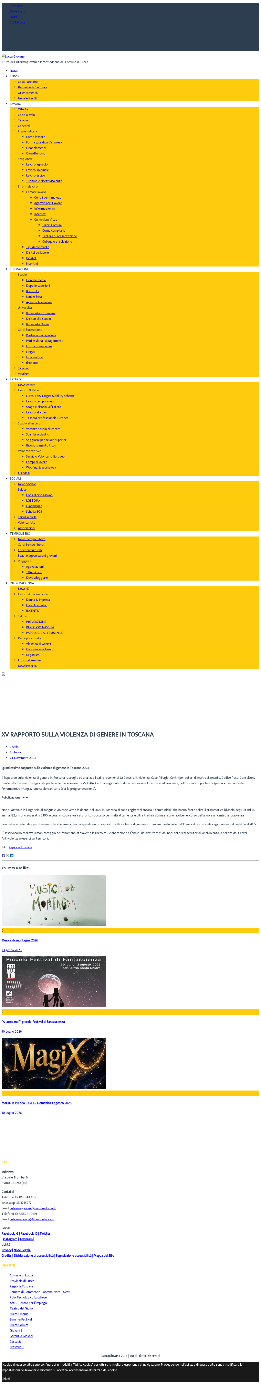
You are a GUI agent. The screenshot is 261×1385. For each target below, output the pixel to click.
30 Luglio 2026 (12, 1031)
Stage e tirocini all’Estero (43, 407)
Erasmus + (17, 1347)
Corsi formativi (36, 605)
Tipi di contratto (37, 247)
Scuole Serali (34, 297)
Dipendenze (34, 506)
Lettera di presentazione (59, 236)
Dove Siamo (18, 11)
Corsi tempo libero (31, 545)
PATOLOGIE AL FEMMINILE (44, 633)
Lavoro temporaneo (40, 401)
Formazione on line (39, 346)
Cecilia (14, 747)
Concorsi (24, 126)
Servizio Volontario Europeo (45, 456)
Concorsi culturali (30, 550)
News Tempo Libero (31, 539)
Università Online (37, 324)
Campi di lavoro (36, 462)
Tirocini (23, 120)
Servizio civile (27, 517)
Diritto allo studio (38, 319)
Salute (22, 489)
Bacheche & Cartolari (32, 87)
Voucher (23, 374)
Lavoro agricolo (37, 164)
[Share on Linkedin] (11, 855)
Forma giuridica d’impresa (44, 142)
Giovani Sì (16, 1330)
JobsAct (31, 258)
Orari (13, 17)
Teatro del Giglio (21, 1308)
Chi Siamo (16, 6)
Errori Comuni (52, 225)
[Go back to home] (13, 56)
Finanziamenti (36, 148)
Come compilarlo (53, 230)
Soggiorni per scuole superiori (46, 440)
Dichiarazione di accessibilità (34, 1255)
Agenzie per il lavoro (48, 203)
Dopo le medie (36, 280)
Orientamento (28, 93)
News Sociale (27, 484)
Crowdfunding (35, 153)
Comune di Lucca (21, 1275)
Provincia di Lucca (22, 1281)
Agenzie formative (39, 302)
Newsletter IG (27, 98)
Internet (40, 214)
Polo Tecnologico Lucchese (28, 1297)
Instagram (10, 1239)
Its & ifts (32, 291)
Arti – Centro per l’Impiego (28, 1303)
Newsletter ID (27, 666)
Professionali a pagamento (44, 341)
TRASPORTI (34, 572)
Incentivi (32, 264)
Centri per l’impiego (48, 197)
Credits (7, 1255)
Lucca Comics (19, 1325)
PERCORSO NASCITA (40, 627)
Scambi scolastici (38, 434)
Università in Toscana (40, 313)
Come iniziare (35, 137)
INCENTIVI (33, 611)
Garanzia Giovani (21, 1336)
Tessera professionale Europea (47, 418)
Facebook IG (10, 1233)
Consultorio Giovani (39, 495)
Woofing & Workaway (41, 467)
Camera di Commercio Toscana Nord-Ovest (40, 1292)
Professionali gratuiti (41, 335)
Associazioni (26, 528)
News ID (23, 589)
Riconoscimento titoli (41, 445)
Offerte (23, 109)
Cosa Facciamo (28, 82)
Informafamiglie (29, 660)
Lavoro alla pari (36, 412)
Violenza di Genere (39, 644)
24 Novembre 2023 (23, 758)
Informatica (34, 357)
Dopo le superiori (38, 286)
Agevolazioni (35, 567)
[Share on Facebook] (3, 855)
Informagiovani (44, 208)
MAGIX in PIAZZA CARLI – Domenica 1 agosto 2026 (37, 1103)
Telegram (26, 1239)
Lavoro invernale (37, 170)
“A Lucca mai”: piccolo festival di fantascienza (33, 1022)
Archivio (15, 752)
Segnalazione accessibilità (74, 1255)
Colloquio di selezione (57, 241)
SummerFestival (21, 1319)
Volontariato (26, 522)
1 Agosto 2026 (12, 950)
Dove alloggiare (37, 578)
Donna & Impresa (38, 600)
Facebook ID (29, 1233)
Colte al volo (26, 115)
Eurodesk (24, 473)
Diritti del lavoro (37, 252)
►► (25, 797)
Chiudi (6, 1379)
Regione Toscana (20, 847)
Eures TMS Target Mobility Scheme (50, 396)
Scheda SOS (34, 511)
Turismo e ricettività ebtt (44, 181)
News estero (26, 385)
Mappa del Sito (104, 1255)
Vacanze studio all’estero (43, 429)
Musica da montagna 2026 (20, 940)
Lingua (30, 352)
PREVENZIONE (36, 622)
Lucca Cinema (19, 1314)
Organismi (33, 655)
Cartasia (15, 1341)
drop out (32, 363)
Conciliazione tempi (39, 649)
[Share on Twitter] (7, 855)
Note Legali (22, 1250)
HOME (14, 71)
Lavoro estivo (35, 175)
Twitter (45, 1233)
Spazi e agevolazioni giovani (37, 556)
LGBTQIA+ (33, 500)
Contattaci (17, 22)
